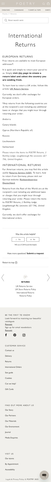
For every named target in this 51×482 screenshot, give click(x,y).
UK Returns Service (24, 286)
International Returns (25, 292)
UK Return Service (19, 89)
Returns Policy (26, 295)
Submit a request (35, 253)
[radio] (18, 239)
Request (8, 324)
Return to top (8, 262)
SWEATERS (6, 10)
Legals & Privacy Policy (15, 479)
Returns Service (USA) (20, 172)
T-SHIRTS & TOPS (34, 10)
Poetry (5, 14)
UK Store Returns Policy (25, 289)
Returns (13, 14)
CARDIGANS (19, 10)
